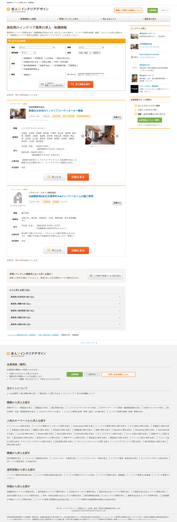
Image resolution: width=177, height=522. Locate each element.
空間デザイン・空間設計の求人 (19, 408)
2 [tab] (94, 146)
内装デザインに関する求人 (75, 438)
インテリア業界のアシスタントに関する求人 (52, 426)
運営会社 (43, 393)
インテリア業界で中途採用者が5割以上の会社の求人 (94, 499)
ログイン (165, 10)
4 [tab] (99, 146)
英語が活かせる (63, 58)
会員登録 (152, 10)
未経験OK (28, 58)
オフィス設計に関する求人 (137, 434)
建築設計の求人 (42, 408)
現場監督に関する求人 (83, 430)
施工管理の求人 (57, 408)
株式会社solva (145, 65)
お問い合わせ (54, 393)
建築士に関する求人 (41, 430)
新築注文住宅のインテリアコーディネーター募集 (56, 110)
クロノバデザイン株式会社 (149, 86)
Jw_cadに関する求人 (25, 434)
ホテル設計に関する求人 (140, 426)
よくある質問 (12, 393)
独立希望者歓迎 (30, 65)
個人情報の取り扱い (28, 393)
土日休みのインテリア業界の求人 (82, 492)
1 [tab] (92, 146)
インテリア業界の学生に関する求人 (111, 426)
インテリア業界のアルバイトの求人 (80, 475)
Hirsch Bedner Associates (149, 54)
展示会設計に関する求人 (24, 438)
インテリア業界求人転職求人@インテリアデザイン (126, 517)
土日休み (50, 58)
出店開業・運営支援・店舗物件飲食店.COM (39, 517)
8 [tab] (108, 146)
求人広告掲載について (86, 393)
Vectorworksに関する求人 (83, 426)
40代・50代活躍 (61, 62)
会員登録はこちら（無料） (150, 120)
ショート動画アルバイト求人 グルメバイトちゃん (139, 519)
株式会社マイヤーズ (147, 75)
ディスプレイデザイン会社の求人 (154, 458)
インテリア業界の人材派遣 (139, 475)
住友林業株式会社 (36, 107)
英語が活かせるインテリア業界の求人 (114, 492)
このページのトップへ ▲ (88, 343)
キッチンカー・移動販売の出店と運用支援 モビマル (40, 519)
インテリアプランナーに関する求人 (126, 441)
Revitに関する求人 (64, 434)
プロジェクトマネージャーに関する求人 (92, 441)
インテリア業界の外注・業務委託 (111, 475)
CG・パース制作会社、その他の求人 (22, 461)
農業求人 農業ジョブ (114, 519)
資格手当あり (45, 65)
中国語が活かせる (31, 62)
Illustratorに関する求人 (122, 430)
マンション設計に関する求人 (143, 438)
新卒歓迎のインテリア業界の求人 (51, 492)
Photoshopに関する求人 (145, 430)
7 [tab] (106, 146)
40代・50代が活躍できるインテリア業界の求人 (62, 496)
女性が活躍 (46, 62)
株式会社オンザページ (147, 33)
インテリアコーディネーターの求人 (81, 408)
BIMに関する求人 (14, 445)
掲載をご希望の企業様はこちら (128, 10)
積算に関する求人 (103, 430)
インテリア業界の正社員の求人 (19, 475)
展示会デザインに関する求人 (49, 438)
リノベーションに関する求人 (18, 426)
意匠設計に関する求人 (98, 438)
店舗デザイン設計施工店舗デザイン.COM (69, 517)
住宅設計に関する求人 (62, 430)
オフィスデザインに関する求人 (110, 434)
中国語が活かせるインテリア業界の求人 (149, 492)
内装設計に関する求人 (21, 430)
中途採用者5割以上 (31, 69)
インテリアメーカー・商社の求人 (93, 458)
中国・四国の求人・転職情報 (48, 335)
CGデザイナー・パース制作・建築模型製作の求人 (120, 408)
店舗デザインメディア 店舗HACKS (95, 519)
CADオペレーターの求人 (154, 408)
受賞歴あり (73, 65)
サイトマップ (68, 393)
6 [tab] (103, 146)
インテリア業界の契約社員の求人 (49, 475)
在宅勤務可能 (60, 65)
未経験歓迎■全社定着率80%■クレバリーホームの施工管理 (61, 196)
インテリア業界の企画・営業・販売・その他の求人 (84, 412)
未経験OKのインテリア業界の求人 (21, 492)
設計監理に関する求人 (64, 441)
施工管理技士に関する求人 (155, 441)
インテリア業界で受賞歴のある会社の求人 (53, 499)
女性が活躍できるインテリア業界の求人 (23, 496)
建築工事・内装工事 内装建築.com (70, 519)
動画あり (27, 75)
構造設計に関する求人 (119, 438)
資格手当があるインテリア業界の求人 (143, 496)
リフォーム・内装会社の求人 (36, 458)
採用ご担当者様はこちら (118, 374)
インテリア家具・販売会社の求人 (124, 458)
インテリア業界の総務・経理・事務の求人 (126, 412)
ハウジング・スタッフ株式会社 (42, 192)
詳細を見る (78, 177)
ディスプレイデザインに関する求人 (37, 441)
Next (117, 136)
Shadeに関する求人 (46, 434)
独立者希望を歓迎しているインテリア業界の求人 (105, 496)
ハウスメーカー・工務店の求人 (64, 458)
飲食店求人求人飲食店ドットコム (96, 517)
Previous (82, 136)
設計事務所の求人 (14, 458)
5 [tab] (101, 146)
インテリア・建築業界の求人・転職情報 (22, 335)
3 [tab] (96, 146)
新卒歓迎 (39, 58)
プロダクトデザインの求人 (49, 412)
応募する (117, 117)
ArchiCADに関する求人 (84, 434)
